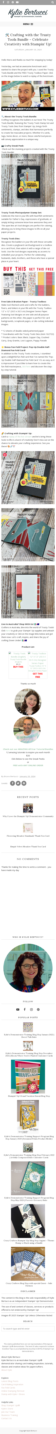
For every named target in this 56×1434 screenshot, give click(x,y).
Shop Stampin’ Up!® (10, 1405)
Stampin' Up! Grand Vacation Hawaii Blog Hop (29, 1096)
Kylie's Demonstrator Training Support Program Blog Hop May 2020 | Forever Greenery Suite (29, 1199)
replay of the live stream (20, 436)
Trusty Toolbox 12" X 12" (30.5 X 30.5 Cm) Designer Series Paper (37, 668)
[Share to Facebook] (12, 783)
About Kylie (6, 1370)
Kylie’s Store (7, 1408)
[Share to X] (18, 783)
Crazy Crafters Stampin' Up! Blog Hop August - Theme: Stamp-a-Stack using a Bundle (29, 1241)
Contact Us (6, 1418)
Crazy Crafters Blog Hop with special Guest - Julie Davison (29, 1284)
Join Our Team (8, 1411)
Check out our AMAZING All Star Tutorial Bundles (28, 749)
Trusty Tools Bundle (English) (18, 660)
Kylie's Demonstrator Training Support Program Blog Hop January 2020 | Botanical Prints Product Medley (29, 1137)
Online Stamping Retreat (12, 1390)
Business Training (9, 1415)
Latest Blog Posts (9, 1381)
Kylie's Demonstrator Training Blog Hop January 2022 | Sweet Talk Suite (29, 1035)
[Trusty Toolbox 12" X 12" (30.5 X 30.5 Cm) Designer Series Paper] (37, 663)
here (8, 630)
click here (26, 366)
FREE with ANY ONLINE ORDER (28, 765)
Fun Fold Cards (8, 1387)
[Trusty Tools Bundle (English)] (18, 656)
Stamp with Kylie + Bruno (13, 1394)
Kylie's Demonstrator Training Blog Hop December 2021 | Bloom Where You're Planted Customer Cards (29, 1054)
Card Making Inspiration (12, 1384)
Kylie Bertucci (32, 1431)
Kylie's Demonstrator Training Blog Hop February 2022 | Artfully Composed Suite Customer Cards (29, 1156)
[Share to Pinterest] (23, 783)
